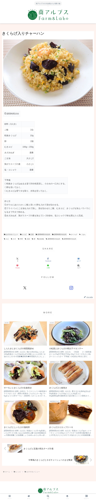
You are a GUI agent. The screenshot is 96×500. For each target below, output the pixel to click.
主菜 (32, 234)
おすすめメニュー (12, 234)
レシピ (24, 234)
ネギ (14, 239)
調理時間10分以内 (44, 234)
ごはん (83, 234)
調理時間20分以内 (60, 234)
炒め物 (41, 239)
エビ (7, 239)
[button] (79, 266)
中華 (21, 239)
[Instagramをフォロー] (71, 287)
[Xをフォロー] (25, 287)
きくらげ (74, 234)
